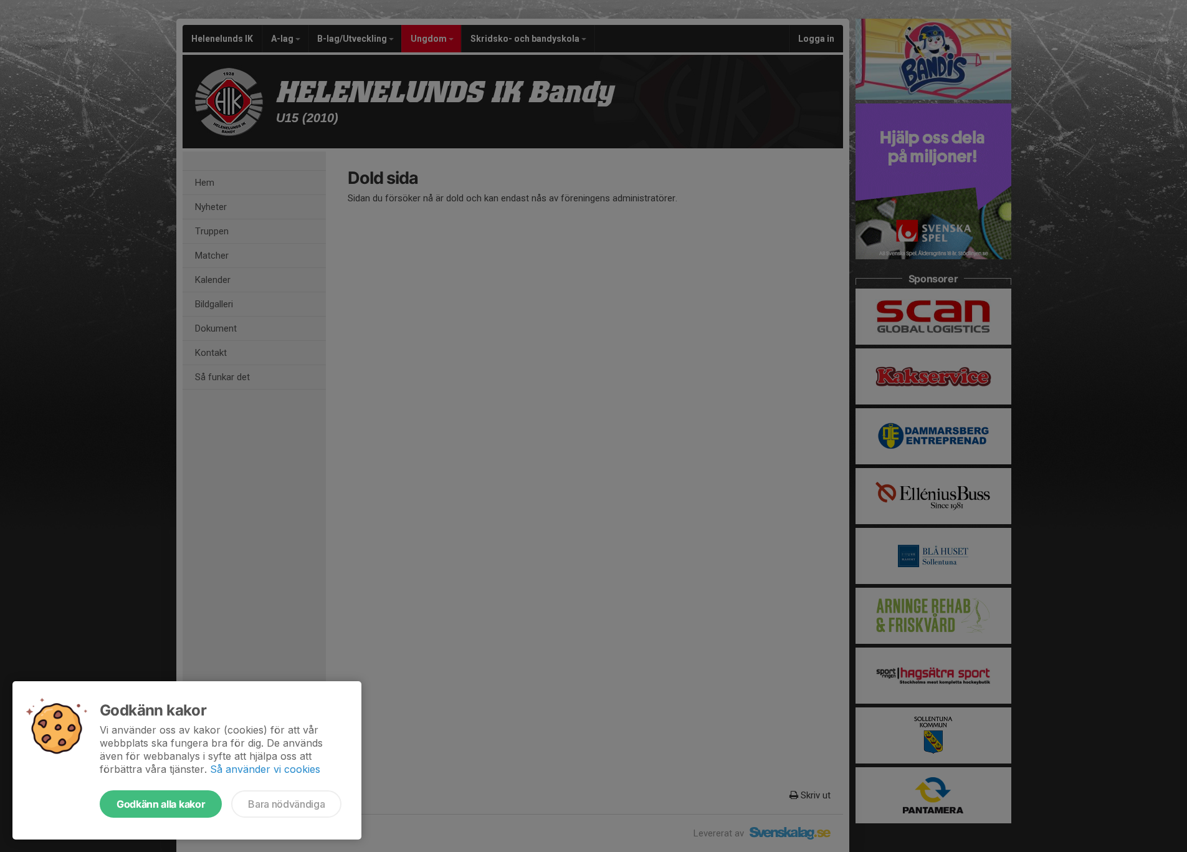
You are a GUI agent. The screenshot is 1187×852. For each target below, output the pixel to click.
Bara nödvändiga (286, 804)
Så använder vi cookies (265, 769)
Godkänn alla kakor (161, 804)
